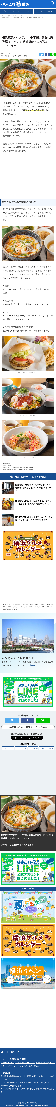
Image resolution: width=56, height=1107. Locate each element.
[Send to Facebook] (47, 54)
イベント (39, 11)
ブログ (5, 11)
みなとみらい (33, 748)
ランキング (17, 11)
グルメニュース (8, 748)
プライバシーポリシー (25, 1063)
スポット (50, 11)
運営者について (7, 1063)
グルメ (27, 11)
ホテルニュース (21, 748)
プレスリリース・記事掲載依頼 (27, 1066)
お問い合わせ (42, 1063)
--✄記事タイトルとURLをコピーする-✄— (15, 56)
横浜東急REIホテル (46, 748)
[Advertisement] (28, 25)
